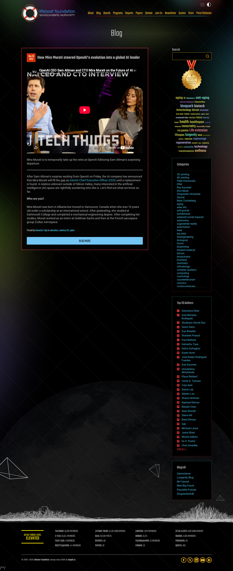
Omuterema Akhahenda (188, 371)
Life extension (198, 130)
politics (181, 139)
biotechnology (183, 110)
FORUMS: (139, 546)
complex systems (186, 269)
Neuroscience (206, 135)
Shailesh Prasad (191, 335)
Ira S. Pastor (188, 441)
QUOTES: (178, 546)
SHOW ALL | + (182, 450)
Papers (139, 13)
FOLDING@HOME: (142, 541)
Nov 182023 (31, 58)
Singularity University (189, 194)
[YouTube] (202, 560)
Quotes (182, 13)
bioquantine (200, 102)
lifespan (179, 135)
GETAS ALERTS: (181, 531)
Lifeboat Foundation (41, 560)
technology (200, 147)
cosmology (183, 276)
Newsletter (170, 13)
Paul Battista (189, 339)
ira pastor (183, 130)
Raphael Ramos (190, 402)
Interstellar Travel (203, 127)
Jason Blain (188, 432)
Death (207, 114)
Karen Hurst (188, 352)
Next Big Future (185, 485)
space (72, 230)
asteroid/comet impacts (190, 217)
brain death (179, 114)
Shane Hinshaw (190, 398)
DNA (179, 184)
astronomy (183, 220)
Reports (129, 13)
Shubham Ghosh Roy (193, 322)
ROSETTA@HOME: (62, 546)
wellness (200, 151)
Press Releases (204, 13)
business (182, 259)
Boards (106, 13)
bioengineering (185, 236)
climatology (183, 266)
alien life (181, 207)
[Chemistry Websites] (192, 75)
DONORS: (138, 536)
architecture (183, 213)
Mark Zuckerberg (186, 200)
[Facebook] (183, 560)
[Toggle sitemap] (202, 5)
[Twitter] (190, 560)
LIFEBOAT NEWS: (102, 531)
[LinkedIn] (196, 560)
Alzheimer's (190, 98)
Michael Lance (190, 428)
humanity (208, 123)
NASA (200, 135)
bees (179, 230)
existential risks (182, 118)
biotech (199, 106)
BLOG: (97, 536)
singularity (205, 143)
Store (191, 13)
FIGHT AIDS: (60, 541)
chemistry (182, 263)
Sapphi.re (71, 560)
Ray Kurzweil (184, 187)
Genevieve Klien (190, 310)
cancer (187, 114)
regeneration (183, 143)
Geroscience (184, 473)
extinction (192, 118)
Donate (148, 13)
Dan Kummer (189, 364)
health (184, 122)
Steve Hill (187, 415)
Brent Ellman (189, 419)
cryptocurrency (195, 114)
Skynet (180, 197)
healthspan (197, 122)
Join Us (158, 13)
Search (207, 56)
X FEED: (58, 536)
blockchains (183, 256)
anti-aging (202, 98)
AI (184, 98)
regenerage (199, 139)
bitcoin (195, 110)
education (54, 230)
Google (176, 123)
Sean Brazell (189, 411)
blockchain (204, 110)
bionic (180, 243)
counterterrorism (186, 279)
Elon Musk (183, 190)
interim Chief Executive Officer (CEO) (93, 180)
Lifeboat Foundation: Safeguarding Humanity (48, 13)
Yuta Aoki (187, 385)
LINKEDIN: (139, 531)
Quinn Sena (188, 326)
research (194, 143)
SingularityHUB (185, 493)
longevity (191, 135)
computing (183, 273)
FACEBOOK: (59, 531)
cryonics (181, 282)
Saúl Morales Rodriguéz (189, 317)
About (91, 13)
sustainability (189, 147)
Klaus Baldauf (189, 376)
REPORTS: (99, 541)
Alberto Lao (188, 393)
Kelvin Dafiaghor (191, 348)
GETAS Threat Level (32, 537)
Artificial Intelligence (187, 102)
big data (181, 233)
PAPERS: (98, 546)
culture (203, 114)
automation (183, 226)
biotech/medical (186, 250)
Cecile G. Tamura (191, 380)
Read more (85, 241)
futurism (206, 118)
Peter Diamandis (186, 180)
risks (199, 143)
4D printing (183, 177)
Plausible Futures (186, 489)
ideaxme (178, 127)
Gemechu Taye (41, 230)
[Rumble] (209, 560)
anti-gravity (183, 210)
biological (182, 240)
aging (179, 98)
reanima (188, 138)
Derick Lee (187, 389)
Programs (118, 13)
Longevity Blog (185, 477)
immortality (189, 126)
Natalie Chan (189, 406)
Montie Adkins (190, 436)
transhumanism (186, 151)
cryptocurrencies (186, 286)
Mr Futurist (183, 481)
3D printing (183, 174)
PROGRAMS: (180, 541)
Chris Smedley (190, 445)
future (199, 117)
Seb (184, 424)
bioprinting (183, 246)
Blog (98, 13)
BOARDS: (179, 536)
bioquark (186, 106)
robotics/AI (64, 230)
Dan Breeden (189, 331)
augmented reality (187, 223)
